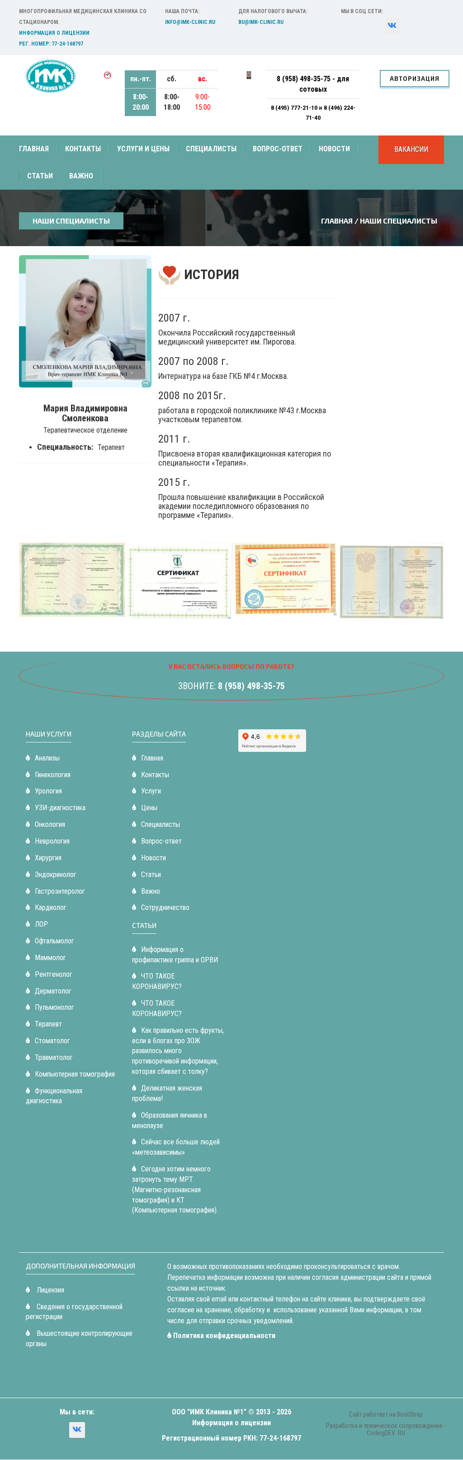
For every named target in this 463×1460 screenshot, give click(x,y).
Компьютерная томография (75, 1074)
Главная (34, 149)
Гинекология (53, 774)
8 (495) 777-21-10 (295, 107)
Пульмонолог (54, 1007)
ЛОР (41, 924)
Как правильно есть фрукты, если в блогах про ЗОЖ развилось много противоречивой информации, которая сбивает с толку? (178, 1051)
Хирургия (48, 858)
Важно (81, 176)
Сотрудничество (165, 907)
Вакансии (411, 149)
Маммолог (50, 957)
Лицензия (49, 1290)
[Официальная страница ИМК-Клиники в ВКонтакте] (77, 1430)
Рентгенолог (53, 974)
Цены (149, 807)
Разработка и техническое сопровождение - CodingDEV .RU (386, 1429)
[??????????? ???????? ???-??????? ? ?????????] (393, 26)
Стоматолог (52, 1040)
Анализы (47, 758)
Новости (334, 149)
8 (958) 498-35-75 (251, 686)
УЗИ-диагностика (60, 807)
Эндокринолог (55, 874)
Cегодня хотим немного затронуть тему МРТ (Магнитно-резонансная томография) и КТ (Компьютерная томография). (175, 1189)
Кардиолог (50, 907)
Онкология (50, 824)
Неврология (52, 841)
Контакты (83, 149)
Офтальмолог (54, 941)
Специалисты (211, 149)
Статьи (40, 176)
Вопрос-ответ (277, 149)
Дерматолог (53, 991)
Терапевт (48, 1024)
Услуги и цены (143, 149)
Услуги (151, 791)
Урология (48, 791)
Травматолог (54, 1057)
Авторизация (414, 78)
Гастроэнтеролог (60, 891)
